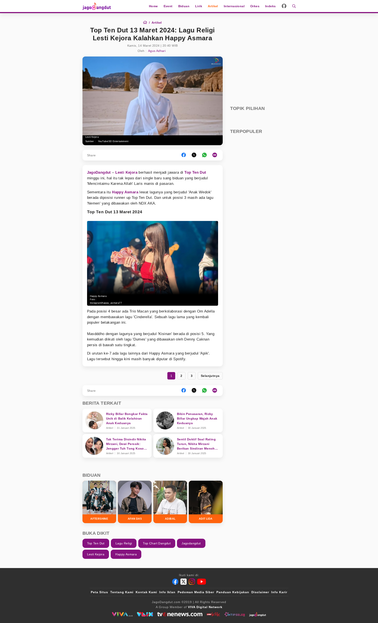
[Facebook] (175, 582)
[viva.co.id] (122, 614)
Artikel (213, 6)
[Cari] (292, 6)
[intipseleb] (234, 614)
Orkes (254, 6)
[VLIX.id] (145, 614)
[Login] (284, 6)
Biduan (183, 6)
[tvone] (179, 614)
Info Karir (279, 592)
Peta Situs (99, 592)
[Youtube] (201, 582)
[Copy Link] (216, 155)
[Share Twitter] (194, 155)
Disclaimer (260, 592)
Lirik (198, 6)
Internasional (234, 6)
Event (168, 6)
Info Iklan (167, 592)
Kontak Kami (146, 592)
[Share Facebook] (183, 155)
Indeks (270, 6)
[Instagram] (192, 582)
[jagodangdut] (257, 614)
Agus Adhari (157, 51)
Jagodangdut (191, 543)
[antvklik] (213, 614)
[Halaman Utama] (98, 6)
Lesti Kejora (126, 172)
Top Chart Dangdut (157, 543)
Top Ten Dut (195, 172)
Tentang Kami (121, 592)
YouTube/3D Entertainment (113, 141)
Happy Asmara (125, 192)
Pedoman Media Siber (196, 592)
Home (153, 6)
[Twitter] (183, 582)
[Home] (146, 23)
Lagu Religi (124, 543)
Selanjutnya (210, 376)
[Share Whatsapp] (204, 155)
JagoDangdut (99, 172)
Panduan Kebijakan (232, 592)
